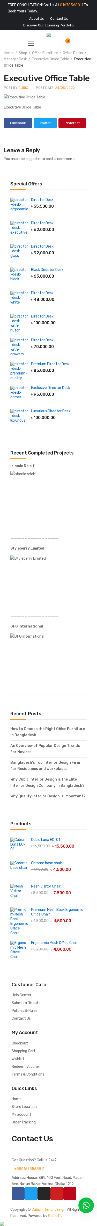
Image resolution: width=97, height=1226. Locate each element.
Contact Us (21, 1018)
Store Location (24, 1107)
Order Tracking (24, 1122)
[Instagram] (44, 1193)
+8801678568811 (29, 1169)
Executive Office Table (50, 59)
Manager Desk (15, 59)
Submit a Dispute (26, 1003)
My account (21, 1114)
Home (9, 53)
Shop (23, 53)
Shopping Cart (23, 1051)
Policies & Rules (25, 1010)
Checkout (20, 1043)
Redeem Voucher (26, 1066)
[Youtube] (56, 1193)
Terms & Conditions (28, 1074)
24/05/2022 (55, 88)
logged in (33, 159)
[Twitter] (31, 1193)
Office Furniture (45, 53)
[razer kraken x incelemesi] (48, 1224)
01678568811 (71, 5)
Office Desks (73, 53)
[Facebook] (18, 1193)
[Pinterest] (69, 1193)
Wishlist (18, 1059)
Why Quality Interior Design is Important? (48, 796)
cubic (16, 88)
